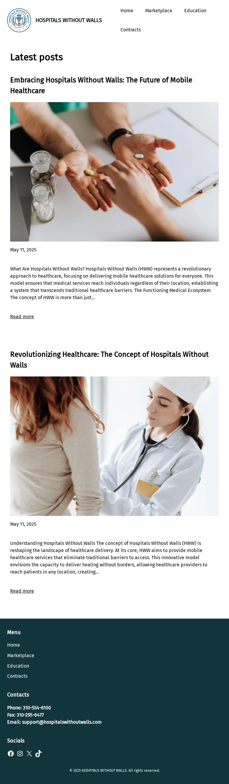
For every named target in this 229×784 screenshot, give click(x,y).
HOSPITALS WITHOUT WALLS (68, 20)
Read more (22, 316)
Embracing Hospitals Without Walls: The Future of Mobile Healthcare (101, 85)
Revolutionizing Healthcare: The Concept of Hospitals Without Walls (109, 359)
